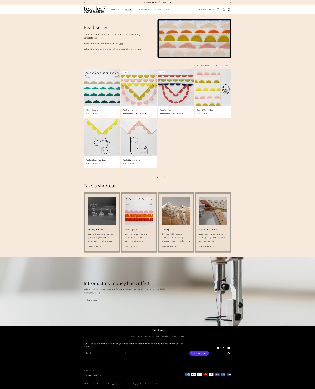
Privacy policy (112, 384)
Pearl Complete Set (130, 110)
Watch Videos (205, 246)
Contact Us (149, 336)
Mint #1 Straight (92, 110)
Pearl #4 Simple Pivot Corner (96, 160)
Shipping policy (138, 384)
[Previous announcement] (84, 2)
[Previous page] (151, 177)
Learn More (93, 246)
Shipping (165, 336)
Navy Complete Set (167, 110)
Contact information (151, 384)
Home (133, 336)
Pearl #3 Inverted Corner (131, 160)
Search (140, 336)
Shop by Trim (131, 246)
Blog (182, 336)
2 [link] (164, 177)
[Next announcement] (230, 2)
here (121, 43)
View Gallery (167, 246)
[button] (116, 9)
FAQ (157, 336)
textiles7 (91, 384)
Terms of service (125, 384)
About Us (174, 336)
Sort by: (195, 65)
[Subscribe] (125, 353)
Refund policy (101, 384)
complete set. (90, 37)
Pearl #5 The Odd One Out (206, 110)
